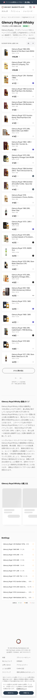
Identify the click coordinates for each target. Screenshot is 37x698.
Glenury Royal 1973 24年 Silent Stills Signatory (14, 587)
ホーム (4, 17)
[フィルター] (28, 43)
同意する (26, 693)
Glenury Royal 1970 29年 (11, 555)
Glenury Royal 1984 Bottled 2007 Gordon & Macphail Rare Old (15, 597)
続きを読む (31, 38)
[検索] (30, 7)
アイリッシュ (15, 11)
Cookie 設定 (20, 668)
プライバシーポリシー (23, 657)
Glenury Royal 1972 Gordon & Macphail (15, 581)
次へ (21, 378)
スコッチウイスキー (14, 17)
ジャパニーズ (27, 11)
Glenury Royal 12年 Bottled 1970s (14, 544)
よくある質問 (6, 668)
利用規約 (19, 661)
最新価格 (25, 26)
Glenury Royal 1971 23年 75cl (12, 576)
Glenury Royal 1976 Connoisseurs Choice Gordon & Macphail (15, 592)
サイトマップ (6, 672)
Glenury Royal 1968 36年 (11, 549)
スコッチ (5, 11)
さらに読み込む (18, 370)
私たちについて (7, 661)
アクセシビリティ (22, 665)
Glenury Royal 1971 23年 (11, 571)
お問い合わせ (6, 665)
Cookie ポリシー (21, 688)
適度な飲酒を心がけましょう (26, 672)
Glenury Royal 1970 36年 (11, 560)
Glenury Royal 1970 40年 (11, 565)
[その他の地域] (34, 7)
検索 (3, 657)
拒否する (10, 693)
